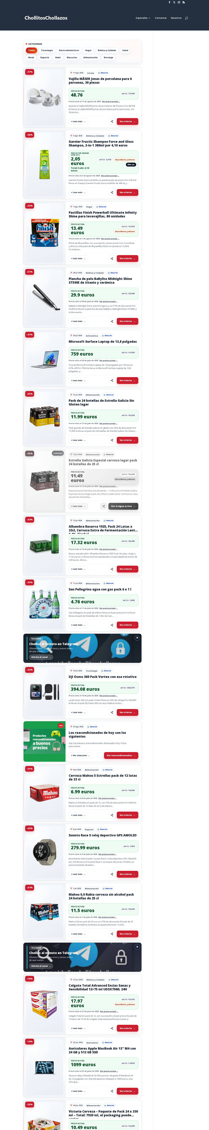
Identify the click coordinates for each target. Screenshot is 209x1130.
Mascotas (72, 57)
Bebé (58, 57)
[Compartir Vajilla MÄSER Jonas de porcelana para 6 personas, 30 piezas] (112, 121)
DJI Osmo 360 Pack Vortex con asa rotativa (103, 677)
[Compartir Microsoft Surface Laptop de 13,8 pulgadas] (112, 380)
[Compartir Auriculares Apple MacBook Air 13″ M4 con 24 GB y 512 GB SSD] (112, 1091)
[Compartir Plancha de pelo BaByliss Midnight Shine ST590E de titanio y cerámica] (112, 321)
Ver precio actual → (111, 101)
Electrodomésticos (69, 50)
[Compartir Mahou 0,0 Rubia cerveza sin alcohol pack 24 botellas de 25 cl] (112, 934)
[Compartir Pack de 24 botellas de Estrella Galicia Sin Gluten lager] (112, 440)
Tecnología (47, 50)
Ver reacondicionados (119, 755)
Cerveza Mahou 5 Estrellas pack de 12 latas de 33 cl (103, 777)
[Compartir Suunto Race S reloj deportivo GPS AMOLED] (112, 874)
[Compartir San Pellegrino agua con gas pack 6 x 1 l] (112, 625)
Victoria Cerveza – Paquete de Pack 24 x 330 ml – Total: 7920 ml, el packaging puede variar (103, 1115)
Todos (31, 50)
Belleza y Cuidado (107, 50)
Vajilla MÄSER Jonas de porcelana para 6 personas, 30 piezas (100, 81)
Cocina (90, 73)
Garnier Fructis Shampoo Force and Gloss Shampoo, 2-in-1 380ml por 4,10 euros (101, 143)
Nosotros (176, 18)
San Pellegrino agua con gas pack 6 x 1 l (100, 589)
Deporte (44, 57)
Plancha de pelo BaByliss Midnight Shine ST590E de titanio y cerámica (100, 281)
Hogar (88, 50)
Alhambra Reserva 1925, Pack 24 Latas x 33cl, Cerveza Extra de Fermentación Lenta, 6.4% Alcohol (103, 530)
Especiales (141, 18)
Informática (92, 336)
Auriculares (92, 1042)
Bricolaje (108, 57)
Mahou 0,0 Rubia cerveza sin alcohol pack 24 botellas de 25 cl (101, 896)
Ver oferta (126, 121)
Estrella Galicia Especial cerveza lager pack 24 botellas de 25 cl (103, 462)
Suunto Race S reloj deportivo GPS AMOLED (103, 835)
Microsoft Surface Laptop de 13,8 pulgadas (103, 341)
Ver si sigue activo (121, 506)
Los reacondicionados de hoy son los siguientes (97, 735)
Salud (125, 50)
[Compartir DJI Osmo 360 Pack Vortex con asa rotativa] (112, 712)
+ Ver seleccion (79, 755)
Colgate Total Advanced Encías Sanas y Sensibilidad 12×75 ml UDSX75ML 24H (100, 987)
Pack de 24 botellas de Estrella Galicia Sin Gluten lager (101, 402)
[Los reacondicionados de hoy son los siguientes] (44, 741)
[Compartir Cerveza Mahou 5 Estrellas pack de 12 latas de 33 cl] (112, 815)
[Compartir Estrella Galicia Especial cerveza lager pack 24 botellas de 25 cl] (103, 506)
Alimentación (90, 57)
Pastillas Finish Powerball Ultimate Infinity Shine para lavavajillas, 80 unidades (103, 214)
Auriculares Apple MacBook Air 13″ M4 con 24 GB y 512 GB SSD (102, 1050)
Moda (31, 57)
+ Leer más (76, 121)
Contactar (161, 18)
